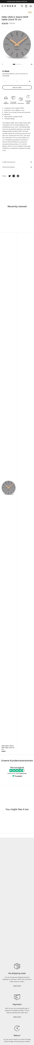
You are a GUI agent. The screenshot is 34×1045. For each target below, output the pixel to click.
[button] (31, 64)
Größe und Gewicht (8, 162)
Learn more (17, 985)
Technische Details (8, 167)
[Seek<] (22, 6)
